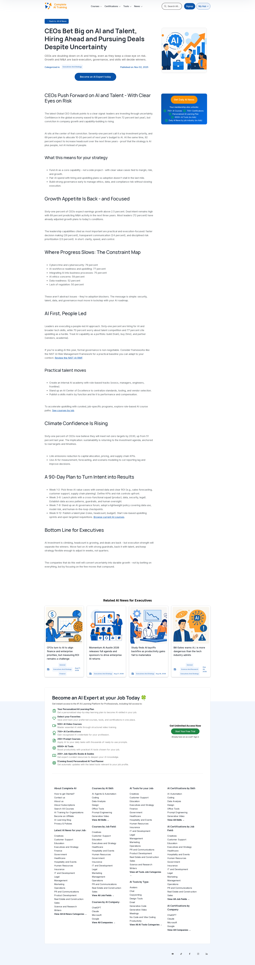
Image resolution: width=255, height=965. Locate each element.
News (137, 6)
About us (58, 801)
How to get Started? (64, 793)
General (62, 665)
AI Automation (174, 793)
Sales (57, 902)
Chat (132, 891)
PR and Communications (66, 891)
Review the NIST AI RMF (68, 357)
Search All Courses (64, 808)
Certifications (111, 6)
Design (95, 805)
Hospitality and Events (65, 862)
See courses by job (63, 410)
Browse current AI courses (109, 517)
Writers (57, 910)
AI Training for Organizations (68, 812)
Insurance (59, 869)
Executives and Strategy (72, 67)
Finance (62, 674)
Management (60, 880)
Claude (95, 911)
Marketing (59, 884)
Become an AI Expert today (95, 76)
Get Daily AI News (184, 99)
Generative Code (138, 906)
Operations (59, 888)
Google (95, 918)
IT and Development (64, 873)
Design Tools (136, 898)
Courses (95, 6)
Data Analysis (99, 801)
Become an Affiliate (64, 816)
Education (59, 843)
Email (132, 902)
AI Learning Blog (62, 820)
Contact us (59, 797)
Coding (95, 797)
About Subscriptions (64, 805)
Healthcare (59, 858)
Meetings (134, 913)
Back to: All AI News (58, 21)
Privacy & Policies (63, 823)
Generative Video (100, 816)
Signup (189, 6)
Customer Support (63, 839)
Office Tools (98, 808)
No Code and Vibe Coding (143, 917)
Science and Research (189, 669)
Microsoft (96, 915)
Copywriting (136, 894)
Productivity (136, 921)
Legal (57, 876)
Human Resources (63, 865)
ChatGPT (96, 907)
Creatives (58, 835)
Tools (126, 6)
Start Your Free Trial (185, 731)
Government (60, 854)
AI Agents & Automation (104, 793)
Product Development (65, 895)
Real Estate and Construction (68, 899)
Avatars (133, 887)
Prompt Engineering (102, 812)
